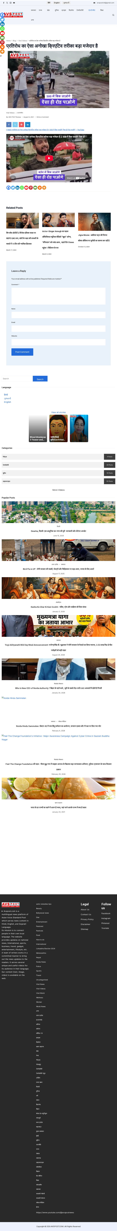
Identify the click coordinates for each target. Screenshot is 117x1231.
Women (39, 1002)
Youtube (105, 928)
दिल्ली (58, 526)
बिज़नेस (71, 10)
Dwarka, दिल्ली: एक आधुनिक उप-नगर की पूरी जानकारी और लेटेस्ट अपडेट (58, 531)
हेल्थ (37, 1207)
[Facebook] (4, 3)
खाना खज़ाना (58, 803)
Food (38, 935)
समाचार (33, 10)
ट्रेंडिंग (38, 1078)
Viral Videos (10, 113)
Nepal (38, 957)
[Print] (40, 188)
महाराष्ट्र (38, 1127)
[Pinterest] (31, 188)
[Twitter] (7, 3)
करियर (38, 1024)
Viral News (40, 984)
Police (38, 966)
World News (41, 1006)
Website (14, 336)
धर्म (37, 1096)
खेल (48, 10)
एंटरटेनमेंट (92, 10)
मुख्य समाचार (40, 1131)
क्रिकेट (38, 1042)
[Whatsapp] (22, 188)
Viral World (40, 993)
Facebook (105, 913)
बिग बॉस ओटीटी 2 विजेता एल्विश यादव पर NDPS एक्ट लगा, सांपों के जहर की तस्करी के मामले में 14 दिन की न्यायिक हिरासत (22, 238)
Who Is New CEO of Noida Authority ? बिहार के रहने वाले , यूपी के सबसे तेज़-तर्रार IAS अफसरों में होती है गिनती (58, 688)
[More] (44, 188)
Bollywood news (42, 913)
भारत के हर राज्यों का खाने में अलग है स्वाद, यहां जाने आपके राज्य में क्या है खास (58, 807)
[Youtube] (26, 188)
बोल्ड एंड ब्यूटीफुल (41, 1113)
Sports (38, 971)
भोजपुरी (38, 1118)
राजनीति (38, 1145)
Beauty (39, 908)
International (41, 944)
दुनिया (57, 10)
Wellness (39, 998)
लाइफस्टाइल (40, 1162)
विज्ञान (38, 1171)
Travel (38, 975)
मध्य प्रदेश (39, 1122)
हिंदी (49, 3)
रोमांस (38, 1153)
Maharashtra (41, 953)
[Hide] (1, 56)
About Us (85, 909)
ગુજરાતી (66, 3)
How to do (40, 940)
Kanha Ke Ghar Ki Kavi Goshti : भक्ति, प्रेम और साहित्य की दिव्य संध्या (58, 607)
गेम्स (37, 1055)
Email (13, 322)
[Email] (35, 188)
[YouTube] (14, 3)
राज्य (40, 10)
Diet (37, 917)
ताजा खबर (39, 1082)
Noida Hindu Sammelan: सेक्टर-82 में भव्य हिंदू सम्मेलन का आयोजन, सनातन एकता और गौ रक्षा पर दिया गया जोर (58, 726)
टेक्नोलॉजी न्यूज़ (40, 1073)
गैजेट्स (38, 1060)
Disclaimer (85, 924)
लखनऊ (38, 1158)
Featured (39, 926)
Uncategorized (42, 980)
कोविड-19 (39, 1033)
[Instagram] (10, 3)
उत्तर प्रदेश (55, 564)
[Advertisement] (58, 833)
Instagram (105, 918)
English (57, 3)
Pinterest (105, 923)
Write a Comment (43, 117)
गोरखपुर (38, 1064)
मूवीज (37, 1140)
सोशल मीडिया (62, 721)
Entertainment (41, 922)
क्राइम (64, 10)
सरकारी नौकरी (40, 1194)
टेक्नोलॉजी (80, 10)
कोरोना (38, 1029)
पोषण (37, 1100)
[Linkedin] (17, 188)
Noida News (58, 683)
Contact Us (86, 914)
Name (13, 309)
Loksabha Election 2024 (45, 948)
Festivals (39, 931)
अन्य (32, 20)
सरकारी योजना (40, 1198)
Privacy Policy (87, 919)
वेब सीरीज (39, 1176)
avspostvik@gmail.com (105, 3)
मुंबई (37, 1136)
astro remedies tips (43, 904)
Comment (15, 284)
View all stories (58, 412)
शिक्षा (102, 10)
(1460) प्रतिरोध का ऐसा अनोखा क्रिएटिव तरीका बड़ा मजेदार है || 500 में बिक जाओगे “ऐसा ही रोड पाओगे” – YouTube (45, 130)
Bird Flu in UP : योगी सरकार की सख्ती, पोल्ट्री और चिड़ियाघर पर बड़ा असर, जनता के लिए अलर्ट (58, 569)
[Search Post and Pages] (113, 15)
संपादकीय (39, 1185)
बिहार (37, 1109)
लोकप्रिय (58, 602)
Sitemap (84, 929)
